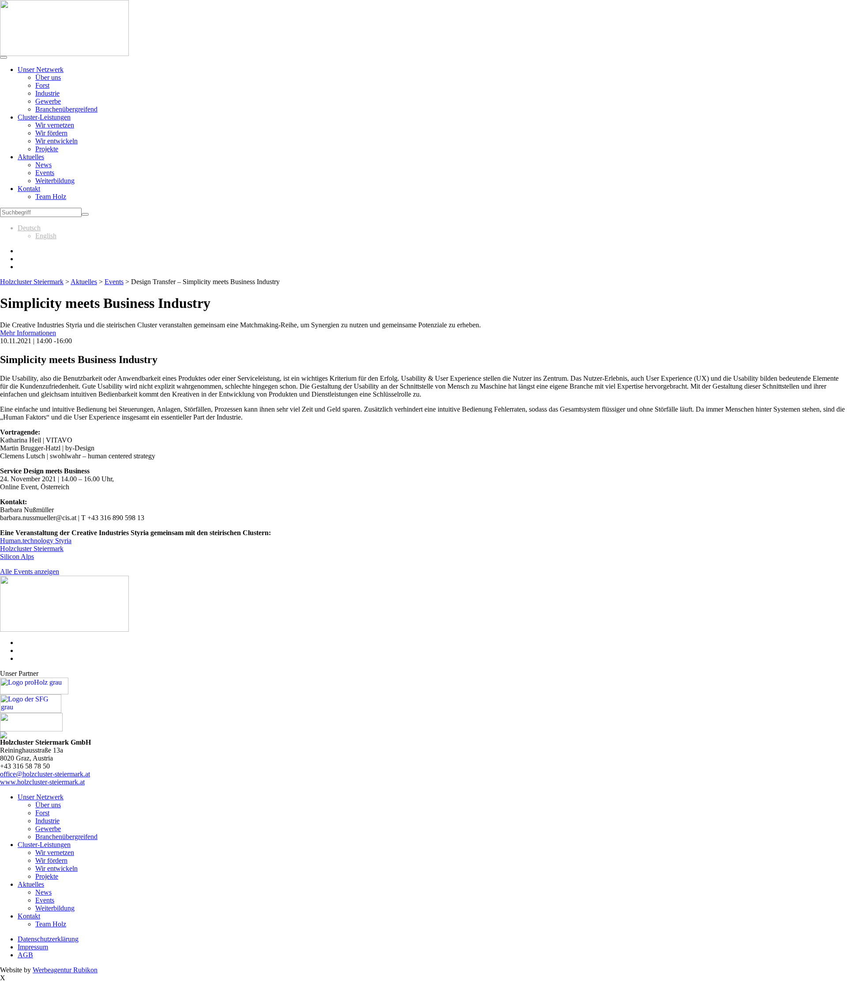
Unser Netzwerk (41, 69)
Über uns (48, 77)
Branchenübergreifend (66, 109)
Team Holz (50, 196)
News (43, 165)
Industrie (47, 93)
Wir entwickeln (56, 141)
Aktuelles (31, 157)
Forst (42, 85)
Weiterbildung (55, 180)
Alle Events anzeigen (29, 571)
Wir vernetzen (54, 125)
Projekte (46, 149)
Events (44, 172)
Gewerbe (48, 101)
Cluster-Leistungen (44, 117)
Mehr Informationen (28, 333)
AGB (25, 955)
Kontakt (29, 188)
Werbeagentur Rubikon (65, 970)
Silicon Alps (17, 556)
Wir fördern (51, 133)
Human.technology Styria (35, 540)
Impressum (33, 947)
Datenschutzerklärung (48, 939)
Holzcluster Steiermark (32, 548)
